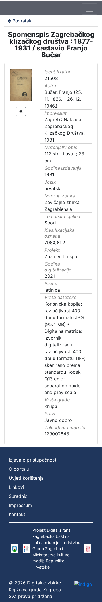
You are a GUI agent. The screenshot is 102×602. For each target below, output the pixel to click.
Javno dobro (58, 420)
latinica (52, 290)
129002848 (56, 434)
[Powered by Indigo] (83, 584)
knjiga (50, 406)
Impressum (20, 505)
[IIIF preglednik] (21, 111)
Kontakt (17, 514)
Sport (50, 223)
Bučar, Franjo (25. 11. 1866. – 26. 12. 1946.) (63, 99)
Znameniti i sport (62, 256)
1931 (49, 174)
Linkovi (16, 487)
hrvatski (52, 188)
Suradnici (19, 496)
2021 (49, 276)
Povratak (22, 21)
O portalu (19, 469)
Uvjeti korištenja (26, 478)
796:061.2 (54, 242)
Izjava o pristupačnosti (33, 460)
